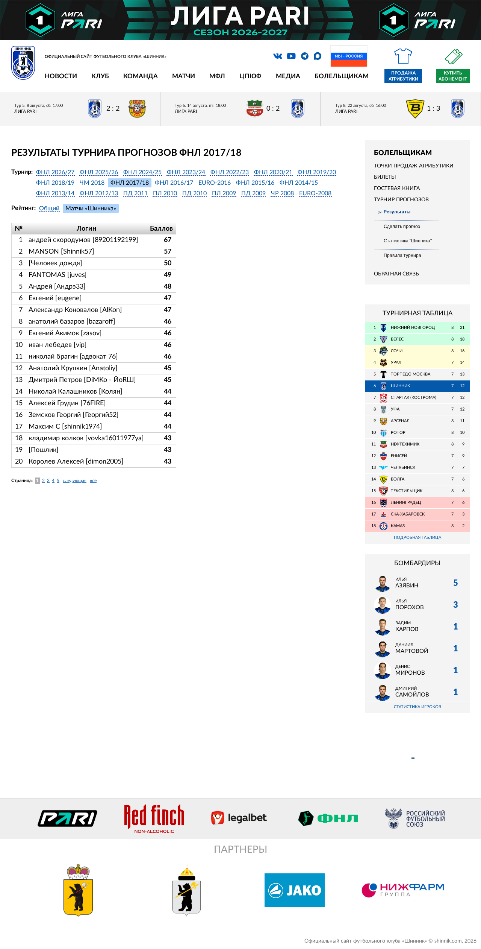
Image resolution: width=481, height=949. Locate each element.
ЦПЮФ (250, 76)
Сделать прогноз (402, 226)
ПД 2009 (253, 193)
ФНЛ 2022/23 (229, 172)
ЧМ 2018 (92, 183)
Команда (140, 76)
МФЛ (217, 76)
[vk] (277, 56)
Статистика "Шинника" (408, 240)
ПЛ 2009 (224, 193)
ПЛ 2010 (165, 193)
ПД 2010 (194, 193)
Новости (61, 76)
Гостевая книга (397, 188)
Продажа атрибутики (403, 76)
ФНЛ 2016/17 (174, 183)
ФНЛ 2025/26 (99, 172)
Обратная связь (396, 274)
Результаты (397, 211)
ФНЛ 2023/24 (186, 172)
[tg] (304, 56)
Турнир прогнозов (401, 199)
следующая (74, 480)
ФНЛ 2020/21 (273, 172)
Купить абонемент (453, 76)
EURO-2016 (214, 183)
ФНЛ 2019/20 (317, 172)
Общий (49, 208)
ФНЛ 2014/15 (299, 183)
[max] (317, 56)
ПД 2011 (135, 193)
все (93, 480)
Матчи (183, 76)
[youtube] (291, 56)
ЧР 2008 (282, 193)
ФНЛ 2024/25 (142, 172)
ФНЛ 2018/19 (55, 183)
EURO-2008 (315, 193)
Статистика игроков (417, 707)
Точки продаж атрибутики (414, 166)
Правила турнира (402, 255)
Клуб (100, 76)
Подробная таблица (417, 537)
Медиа (288, 76)
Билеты (385, 177)
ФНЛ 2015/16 (255, 183)
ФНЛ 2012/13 (99, 193)
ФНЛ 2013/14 (55, 193)
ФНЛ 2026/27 (55, 172)
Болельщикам (342, 76)
